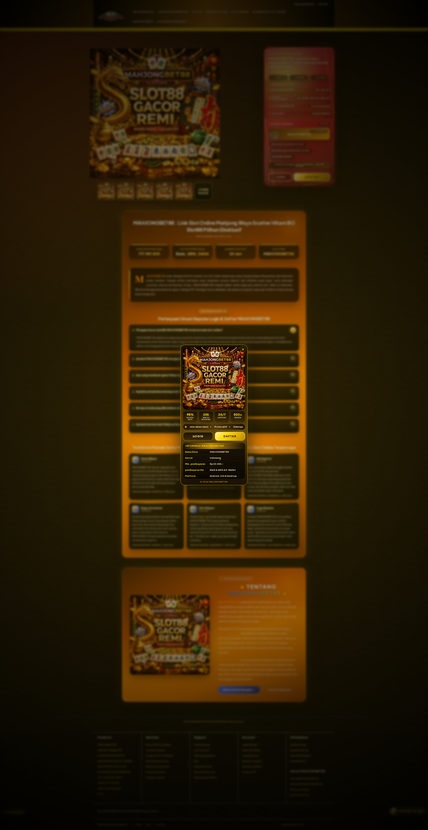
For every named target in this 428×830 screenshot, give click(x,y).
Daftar (230, 436)
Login (198, 436)
